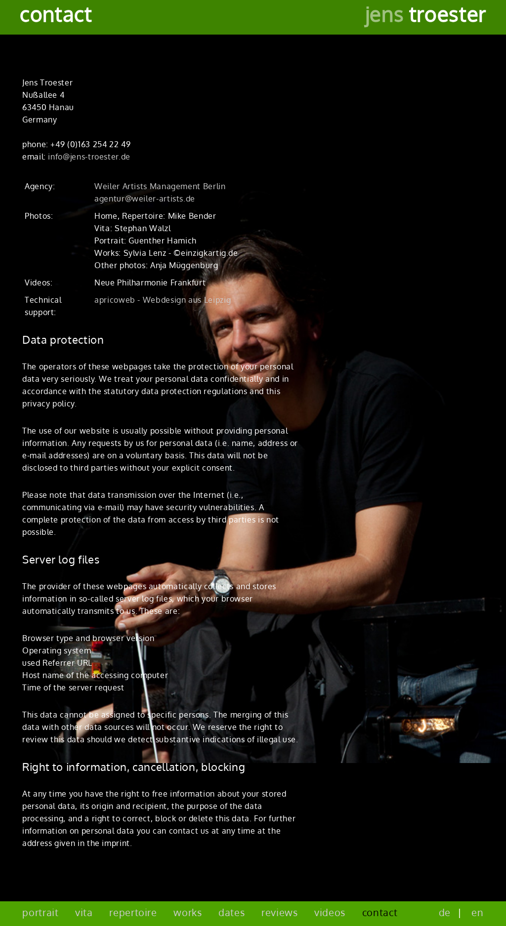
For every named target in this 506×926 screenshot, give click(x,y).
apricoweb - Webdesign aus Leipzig (162, 300)
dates (231, 912)
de (445, 912)
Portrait (40, 912)
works (187, 912)
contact (379, 912)
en (477, 912)
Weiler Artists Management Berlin (159, 186)
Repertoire (133, 912)
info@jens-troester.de (89, 156)
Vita (84, 912)
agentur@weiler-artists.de (144, 198)
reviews (279, 912)
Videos (329, 912)
